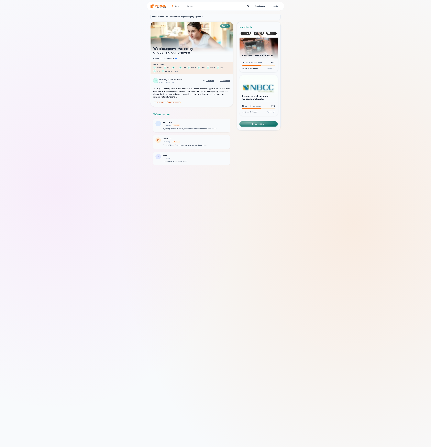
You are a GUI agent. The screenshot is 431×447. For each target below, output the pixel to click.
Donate (177, 6)
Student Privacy (173, 102)
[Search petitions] (248, 6)
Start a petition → (259, 124)
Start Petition (260, 6)
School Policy (159, 102)
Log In (275, 6)
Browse (190, 6)
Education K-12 (159, 26)
